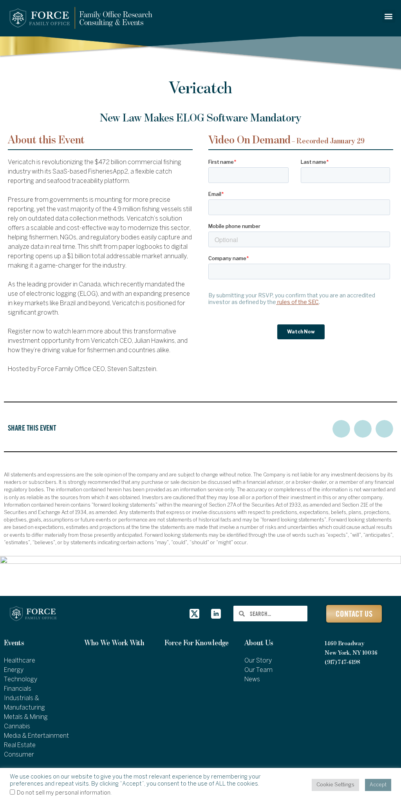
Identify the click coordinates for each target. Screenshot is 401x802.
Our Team (258, 670)
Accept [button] (378, 785)
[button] (388, 16)
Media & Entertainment (36, 736)
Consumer (19, 755)
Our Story (258, 661)
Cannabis (17, 727)
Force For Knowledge (196, 643)
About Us (258, 643)
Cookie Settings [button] (335, 785)
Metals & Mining (26, 717)
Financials (17, 689)
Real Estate (20, 745)
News (252, 680)
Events (14, 643)
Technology (20, 680)
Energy (13, 670)
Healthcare (19, 661)
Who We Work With (114, 643)
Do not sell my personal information (63, 793)
